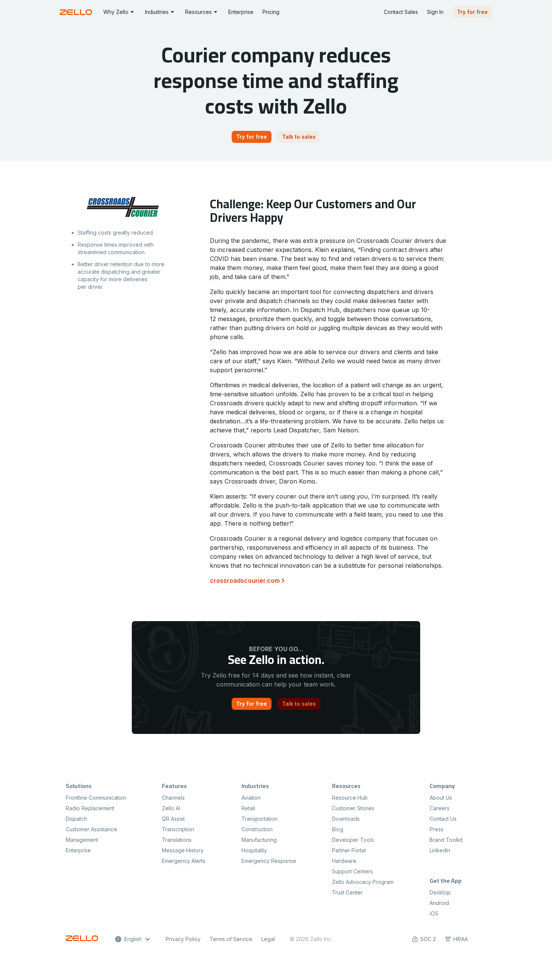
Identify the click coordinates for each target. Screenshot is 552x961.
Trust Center (347, 892)
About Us (441, 797)
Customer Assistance (91, 829)
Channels (173, 797)
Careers (439, 808)
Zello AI (171, 808)
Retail (248, 808)
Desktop (440, 892)
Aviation (251, 797)
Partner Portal (349, 850)
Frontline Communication (96, 797)
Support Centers (352, 871)
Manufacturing (259, 840)
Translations (177, 840)
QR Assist (173, 818)
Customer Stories (353, 808)
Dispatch (76, 818)
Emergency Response (268, 861)
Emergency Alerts (183, 861)
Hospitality (254, 850)
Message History (183, 850)
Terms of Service (231, 939)
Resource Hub (350, 797)
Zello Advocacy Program (363, 882)
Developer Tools (353, 840)
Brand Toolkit (446, 840)
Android (439, 903)
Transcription (178, 829)
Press (436, 829)
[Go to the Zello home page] (77, 12)
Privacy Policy (183, 939)
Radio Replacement (90, 808)
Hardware (344, 861)
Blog (337, 829)
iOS (434, 913)
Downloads (346, 818)
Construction (257, 829)
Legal (268, 939)
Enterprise (78, 850)
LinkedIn (440, 850)
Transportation (259, 818)
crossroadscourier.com (245, 580)
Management (82, 840)
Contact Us (443, 818)
